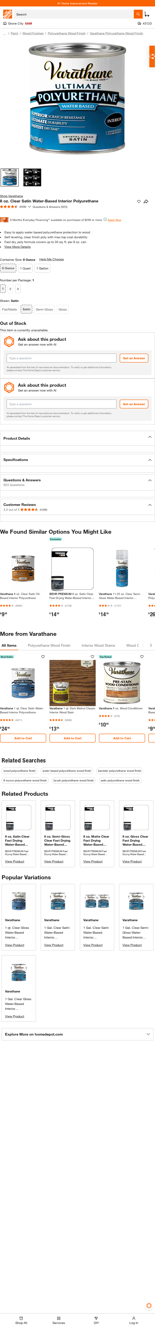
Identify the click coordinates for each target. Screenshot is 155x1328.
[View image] (10, 177)
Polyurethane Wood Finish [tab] (49, 645)
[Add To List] (139, 201)
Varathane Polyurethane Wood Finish (116, 33)
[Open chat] (152, 56)
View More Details (17, 247)
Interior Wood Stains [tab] (98, 645)
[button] (77, 438)
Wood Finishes (33, 33)
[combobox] (74, 14)
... (4, 33)
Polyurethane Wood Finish (67, 33)
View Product (14, 861)
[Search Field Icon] (138, 14)
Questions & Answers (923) (50, 206)
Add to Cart (23, 738)
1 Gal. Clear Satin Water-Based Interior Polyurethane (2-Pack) (96, 937)
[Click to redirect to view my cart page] (147, 14)
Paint (14, 33)
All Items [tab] (9, 645)
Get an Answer (134, 358)
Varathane (12, 920)
